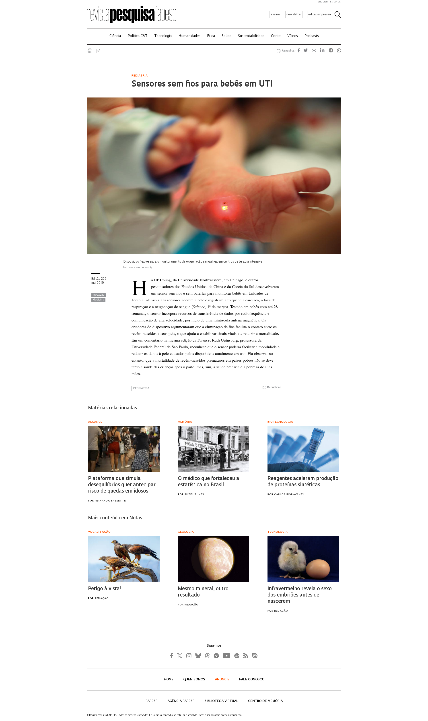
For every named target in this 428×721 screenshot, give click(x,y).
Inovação (99, 295)
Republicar (288, 51)
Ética (211, 36)
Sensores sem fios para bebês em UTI (202, 85)
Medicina (98, 299)
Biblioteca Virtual (221, 701)
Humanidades (189, 36)
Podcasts (312, 36)
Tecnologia (163, 36)
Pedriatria (141, 388)
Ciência (115, 36)
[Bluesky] (197, 655)
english (323, 2)
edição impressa (319, 14)
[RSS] (244, 655)
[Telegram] (216, 655)
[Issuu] (253, 655)
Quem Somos (194, 679)
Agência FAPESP (181, 701)
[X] (180, 655)
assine (275, 14)
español (335, 2)
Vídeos (292, 36)
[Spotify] (236, 655)
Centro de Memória (265, 701)
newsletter (294, 14)
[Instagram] (188, 655)
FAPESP (152, 701)
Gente (276, 36)
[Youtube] (226, 655)
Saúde (226, 36)
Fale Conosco (251, 679)
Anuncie (222, 679)
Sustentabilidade (251, 36)
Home (169, 679)
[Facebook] (172, 655)
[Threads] (207, 655)
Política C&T (138, 36)
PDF (98, 51)
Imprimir (90, 51)
